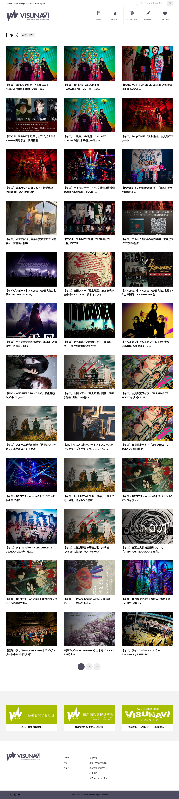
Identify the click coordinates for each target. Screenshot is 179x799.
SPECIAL (115, 19)
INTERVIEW (131, 19)
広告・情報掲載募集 (98, 763)
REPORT (148, 19)
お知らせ (67, 768)
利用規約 (93, 773)
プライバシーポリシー (99, 778)
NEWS (98, 19)
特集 (66, 763)
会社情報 (93, 758)
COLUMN (165, 19)
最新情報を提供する (98, 768)
